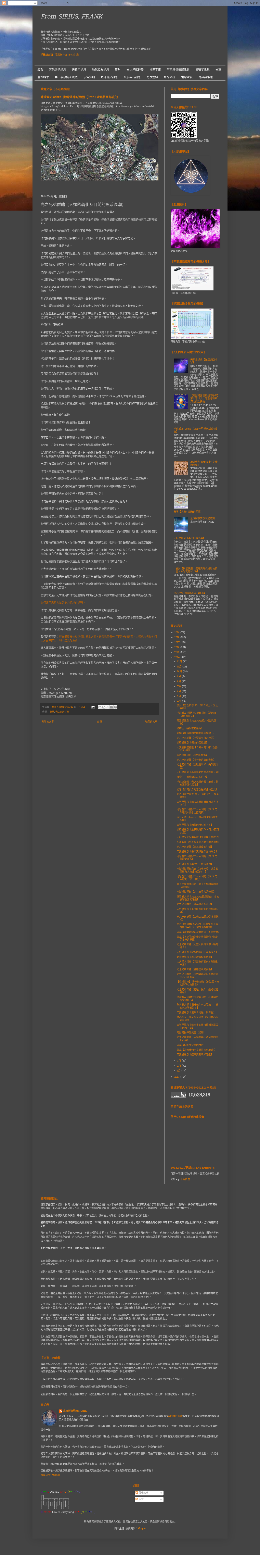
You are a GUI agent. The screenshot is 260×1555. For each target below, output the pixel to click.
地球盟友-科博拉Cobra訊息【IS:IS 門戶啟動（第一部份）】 (197, 878)
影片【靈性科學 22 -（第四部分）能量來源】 (198, 796)
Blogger (142, 1529)
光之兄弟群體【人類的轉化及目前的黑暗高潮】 (197, 1039)
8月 (179, 682)
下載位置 (185, 1179)
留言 (141, 1499)
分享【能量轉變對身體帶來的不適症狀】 (199, 932)
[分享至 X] (108, 707)
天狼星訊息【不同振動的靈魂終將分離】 (199, 772)
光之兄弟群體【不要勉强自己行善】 (196, 738)
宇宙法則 (89, 77)
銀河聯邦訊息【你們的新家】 (192, 755)
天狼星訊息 (79, 69)
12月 (180, 662)
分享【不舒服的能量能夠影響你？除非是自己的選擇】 (197, 938)
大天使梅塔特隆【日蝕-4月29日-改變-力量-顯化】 (197, 749)
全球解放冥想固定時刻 (202, 519)
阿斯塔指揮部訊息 (178, 69)
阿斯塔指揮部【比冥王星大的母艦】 (196, 892)
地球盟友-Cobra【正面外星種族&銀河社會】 (195, 430)
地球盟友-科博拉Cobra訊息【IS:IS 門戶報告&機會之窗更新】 (197, 811)
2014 (177, 657)
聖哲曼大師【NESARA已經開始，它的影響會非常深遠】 (198, 898)
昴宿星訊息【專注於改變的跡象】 (195, 957)
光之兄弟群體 (135, 69)
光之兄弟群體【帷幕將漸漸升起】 (195, 904)
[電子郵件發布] (93, 707)
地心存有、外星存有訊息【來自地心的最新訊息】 (197, 1019)
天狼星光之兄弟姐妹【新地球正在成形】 (199, 837)
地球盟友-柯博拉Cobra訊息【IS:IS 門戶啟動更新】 (197, 858)
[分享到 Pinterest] (115, 707)
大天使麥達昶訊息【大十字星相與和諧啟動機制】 (197, 885)
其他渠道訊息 (57, 69)
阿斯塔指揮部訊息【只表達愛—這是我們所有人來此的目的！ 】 (197, 870)
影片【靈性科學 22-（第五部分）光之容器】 (197, 707)
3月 (179, 1061)
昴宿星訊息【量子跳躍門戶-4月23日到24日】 (198, 831)
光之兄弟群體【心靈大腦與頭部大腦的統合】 (197, 946)
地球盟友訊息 (100, 69)
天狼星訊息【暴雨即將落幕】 (189, 538)
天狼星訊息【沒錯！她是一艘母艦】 (196, 1013)
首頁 (99, 722)
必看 (40, 69)
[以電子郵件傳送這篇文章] (100, 707)
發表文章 (143, 1493)
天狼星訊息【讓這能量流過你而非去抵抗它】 (197, 803)
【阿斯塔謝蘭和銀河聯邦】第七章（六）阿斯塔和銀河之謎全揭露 (204, 399)
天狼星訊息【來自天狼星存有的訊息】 (197, 852)
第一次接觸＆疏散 (66, 77)
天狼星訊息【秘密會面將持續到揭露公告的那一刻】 (197, 1026)
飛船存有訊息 (132, 77)
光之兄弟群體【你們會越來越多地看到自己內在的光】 (197, 976)
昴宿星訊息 (202, 69)
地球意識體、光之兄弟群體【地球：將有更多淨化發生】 (197, 783)
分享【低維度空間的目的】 (191, 1045)
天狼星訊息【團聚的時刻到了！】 (195, 825)
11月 (179, 667)
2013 (177, 1077)
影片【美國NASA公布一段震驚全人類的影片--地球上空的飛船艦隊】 (197, 926)
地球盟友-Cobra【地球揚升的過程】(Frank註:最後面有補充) (79, 97)
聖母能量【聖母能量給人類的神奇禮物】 (199, 842)
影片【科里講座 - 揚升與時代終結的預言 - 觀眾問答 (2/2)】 (196, 570)
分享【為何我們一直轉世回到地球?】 (197, 1050)
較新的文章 (48, 722)
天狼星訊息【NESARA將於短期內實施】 (197, 722)
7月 (179, 686)
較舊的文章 (151, 722)
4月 (179, 701)
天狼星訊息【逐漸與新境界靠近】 (195, 1055)
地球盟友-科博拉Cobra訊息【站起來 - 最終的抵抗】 (197, 714)
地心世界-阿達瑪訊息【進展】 (190, 593)
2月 (179, 1066)
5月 (179, 696)
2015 (177, 652)
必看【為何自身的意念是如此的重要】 (197, 790)
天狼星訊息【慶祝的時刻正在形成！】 (197, 952)
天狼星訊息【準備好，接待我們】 (195, 864)
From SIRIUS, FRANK (72, 17)
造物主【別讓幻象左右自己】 (192, 777)
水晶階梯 (169, 77)
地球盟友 (187, 77)
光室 (218, 69)
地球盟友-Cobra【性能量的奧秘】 (204, 463)
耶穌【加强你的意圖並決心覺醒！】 (196, 733)
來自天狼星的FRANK (75, 1411)
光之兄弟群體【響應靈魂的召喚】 (195, 969)
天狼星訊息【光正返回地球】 (203, 361)
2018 (177, 637)
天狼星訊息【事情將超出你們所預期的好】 (197, 910)
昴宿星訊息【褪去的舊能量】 (192, 743)
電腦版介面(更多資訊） (67, 55)
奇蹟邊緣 (152, 77)
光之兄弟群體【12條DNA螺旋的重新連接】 (198, 918)
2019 (177, 633)
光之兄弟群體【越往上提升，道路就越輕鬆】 (197, 991)
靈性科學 (43, 77)
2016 (177, 647)
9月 (179, 676)
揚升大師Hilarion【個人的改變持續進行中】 (197, 819)
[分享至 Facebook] (111, 707)
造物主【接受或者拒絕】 (190, 728)
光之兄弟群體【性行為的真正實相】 (196, 760)
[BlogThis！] (104, 707)
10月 (180, 672)
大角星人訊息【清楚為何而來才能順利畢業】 (197, 963)
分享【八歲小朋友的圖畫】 (188, 512)
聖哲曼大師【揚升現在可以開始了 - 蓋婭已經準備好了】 (197, 1006)
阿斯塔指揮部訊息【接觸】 (191, 1033)
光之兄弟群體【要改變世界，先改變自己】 (197, 766)
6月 (179, 691)
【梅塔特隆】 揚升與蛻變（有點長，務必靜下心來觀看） (198, 983)
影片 (118, 69)
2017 (177, 642)
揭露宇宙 (155, 69)
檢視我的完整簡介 (50, 1475)
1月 (179, 1071)
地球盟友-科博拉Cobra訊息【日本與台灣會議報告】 (198, 998)
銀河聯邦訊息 (109, 77)
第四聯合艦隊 (175, 1416)
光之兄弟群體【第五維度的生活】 (195, 847)
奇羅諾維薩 (205, 77)
